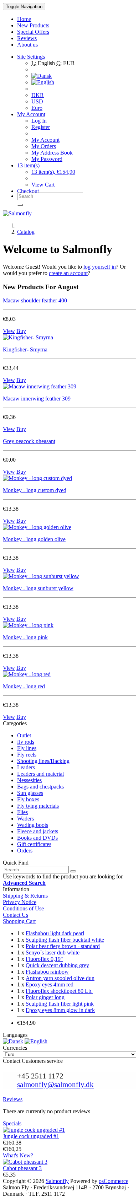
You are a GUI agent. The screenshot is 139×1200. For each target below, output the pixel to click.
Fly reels (26, 755)
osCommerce (113, 1181)
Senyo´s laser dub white (52, 952)
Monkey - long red (24, 686)
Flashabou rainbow (47, 972)
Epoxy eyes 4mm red (49, 984)
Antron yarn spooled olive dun (60, 978)
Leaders (26, 767)
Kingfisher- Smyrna (25, 349)
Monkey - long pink (25, 637)
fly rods (25, 742)
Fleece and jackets (37, 831)
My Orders (43, 146)
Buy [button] (21, 331)
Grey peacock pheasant (29, 441)
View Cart (43, 185)
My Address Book (52, 153)
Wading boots (32, 825)
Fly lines (26, 748)
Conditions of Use (23, 908)
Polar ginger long (45, 997)
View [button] (9, 331)
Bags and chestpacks (40, 787)
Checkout (28, 191)
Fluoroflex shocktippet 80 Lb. (59, 991)
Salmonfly (57, 1181)
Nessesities (29, 780)
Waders (25, 819)
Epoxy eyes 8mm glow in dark (60, 1010)
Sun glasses (30, 793)
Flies (22, 812)
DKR (37, 95)
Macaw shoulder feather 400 (35, 300)
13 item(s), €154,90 (53, 172)
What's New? (18, 1155)
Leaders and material (40, 774)
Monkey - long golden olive (34, 539)
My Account (45, 140)
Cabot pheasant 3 (22, 1168)
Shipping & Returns (25, 896)
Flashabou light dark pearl (55, 933)
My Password (46, 159)
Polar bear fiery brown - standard (63, 946)
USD (37, 101)
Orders (24, 850)
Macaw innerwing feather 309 (37, 398)
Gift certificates (34, 844)
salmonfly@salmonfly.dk (55, 1084)
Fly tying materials (38, 806)
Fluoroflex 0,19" (44, 959)
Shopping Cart (19, 921)
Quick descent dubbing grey (57, 965)
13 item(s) (28, 165)
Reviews (12, 1099)
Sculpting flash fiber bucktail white (65, 940)
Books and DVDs (37, 838)
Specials (12, 1123)
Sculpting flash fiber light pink (60, 1004)
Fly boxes (28, 799)
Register (40, 127)
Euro (36, 108)
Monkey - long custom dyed (34, 490)
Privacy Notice (19, 902)
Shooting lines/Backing (43, 761)
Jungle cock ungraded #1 (31, 1136)
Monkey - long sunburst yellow (38, 588)
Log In (39, 121)
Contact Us (15, 915)
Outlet (24, 735)
